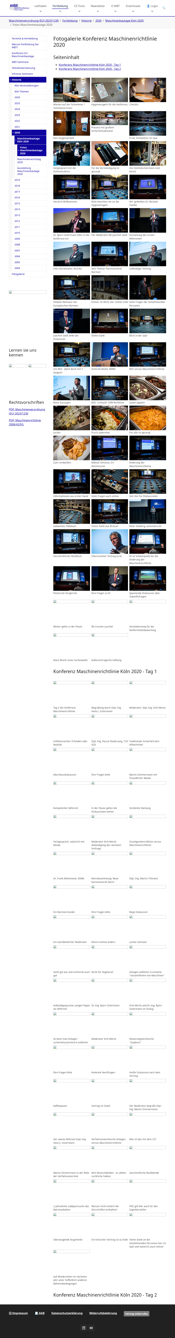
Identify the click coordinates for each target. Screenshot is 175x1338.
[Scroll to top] (167, 1330)
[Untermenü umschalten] (40, 11)
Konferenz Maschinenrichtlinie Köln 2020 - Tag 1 (90, 65)
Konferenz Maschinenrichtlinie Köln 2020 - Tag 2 (90, 69)
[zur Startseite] (19, 8)
